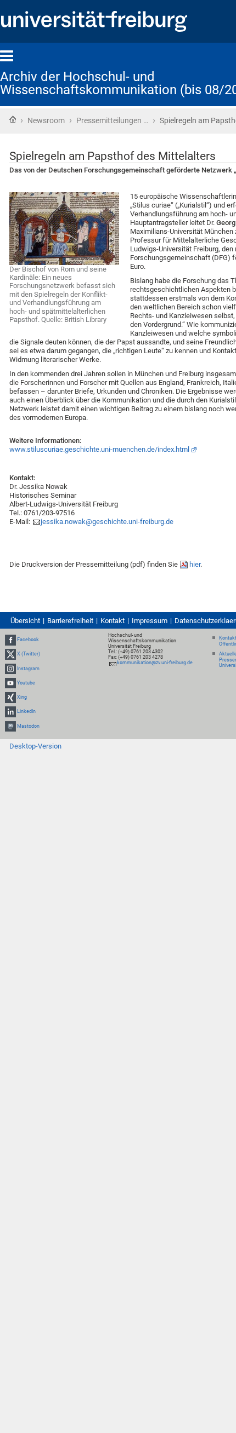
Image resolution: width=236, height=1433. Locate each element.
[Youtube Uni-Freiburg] (10, 683)
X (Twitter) (28, 654)
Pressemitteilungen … (112, 120)
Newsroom (46, 120)
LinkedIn (26, 711)
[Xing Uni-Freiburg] (10, 697)
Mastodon (28, 726)
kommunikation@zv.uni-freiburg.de (155, 662)
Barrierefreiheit (70, 621)
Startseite (12, 119)
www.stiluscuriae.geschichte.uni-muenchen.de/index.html (99, 449)
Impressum (149, 621)
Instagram (28, 668)
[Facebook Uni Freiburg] (10, 639)
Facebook (28, 639)
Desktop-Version (35, 746)
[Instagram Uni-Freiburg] (10, 668)
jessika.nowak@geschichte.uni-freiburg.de (107, 521)
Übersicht (25, 621)
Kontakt (112, 621)
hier (194, 564)
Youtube (26, 683)
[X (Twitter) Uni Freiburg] (10, 654)
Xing (22, 697)
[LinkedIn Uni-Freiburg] (10, 711)
